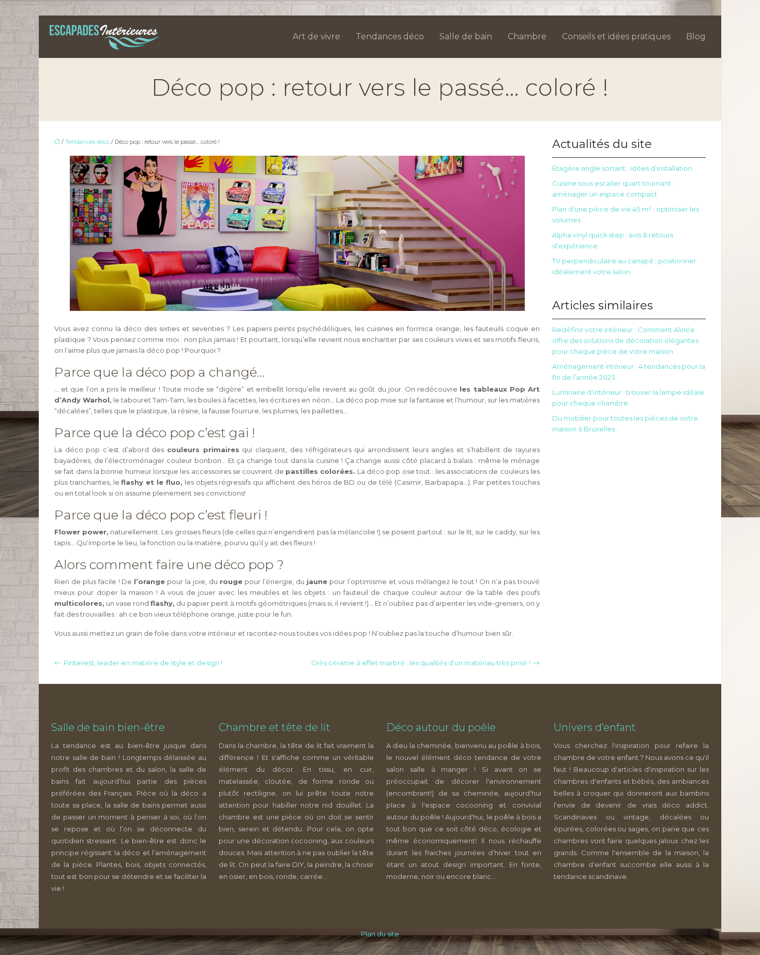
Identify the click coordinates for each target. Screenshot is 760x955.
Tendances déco (390, 36)
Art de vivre (316, 36)
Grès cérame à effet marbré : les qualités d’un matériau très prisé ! (420, 663)
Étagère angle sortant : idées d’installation (622, 168)
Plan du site (380, 934)
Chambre (527, 36)
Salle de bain (465, 36)
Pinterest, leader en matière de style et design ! (143, 663)
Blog (696, 36)
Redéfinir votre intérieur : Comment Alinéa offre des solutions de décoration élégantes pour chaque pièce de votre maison (625, 340)
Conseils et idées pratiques (616, 36)
